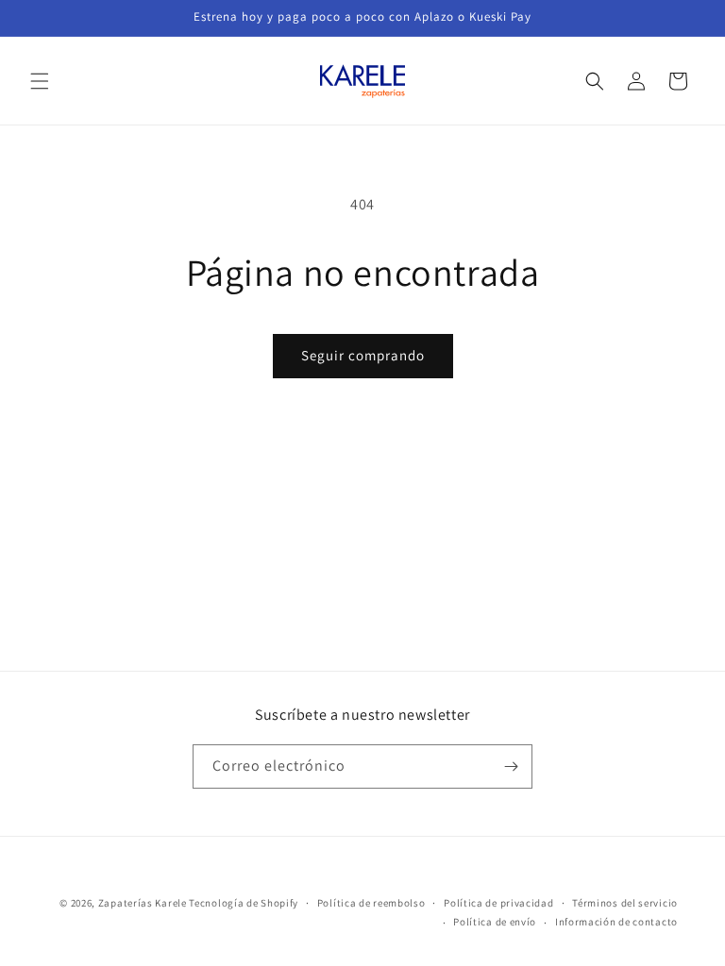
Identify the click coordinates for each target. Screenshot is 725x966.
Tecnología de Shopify (243, 902)
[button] (39, 81)
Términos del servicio (625, 902)
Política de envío (494, 921)
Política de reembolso (371, 902)
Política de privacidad (498, 902)
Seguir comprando (363, 355)
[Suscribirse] (510, 766)
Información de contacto (616, 921)
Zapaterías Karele (142, 902)
